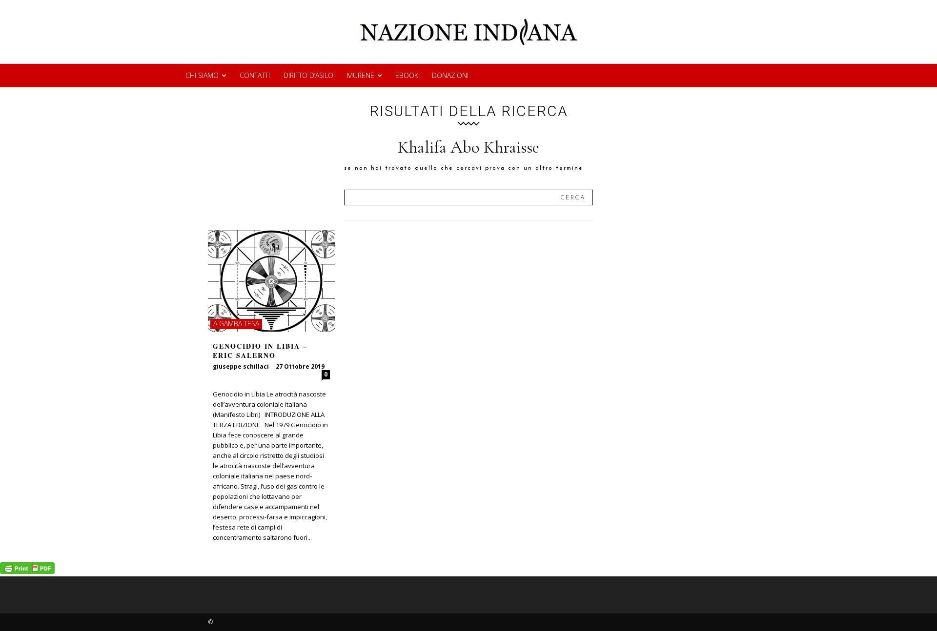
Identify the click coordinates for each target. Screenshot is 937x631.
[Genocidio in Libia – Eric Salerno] (271, 281)
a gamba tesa (236, 323)
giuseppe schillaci (241, 366)
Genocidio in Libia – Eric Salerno (260, 351)
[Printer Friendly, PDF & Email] (27, 571)
